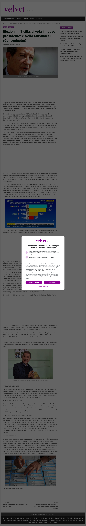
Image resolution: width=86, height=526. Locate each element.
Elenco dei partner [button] (40, 270)
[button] (43, 261)
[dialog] (43, 263)
